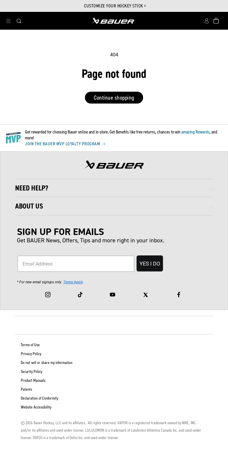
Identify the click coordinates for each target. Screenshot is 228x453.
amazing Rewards (195, 132)
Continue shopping (114, 97)
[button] (8, 21)
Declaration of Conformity (39, 398)
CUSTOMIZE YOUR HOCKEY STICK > (115, 6)
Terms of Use (30, 345)
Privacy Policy (31, 354)
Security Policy (31, 371)
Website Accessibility (36, 407)
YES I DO (150, 263)
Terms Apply (73, 281)
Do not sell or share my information (46, 362)
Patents (26, 389)
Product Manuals (33, 380)
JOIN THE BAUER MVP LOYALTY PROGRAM (63, 144)
